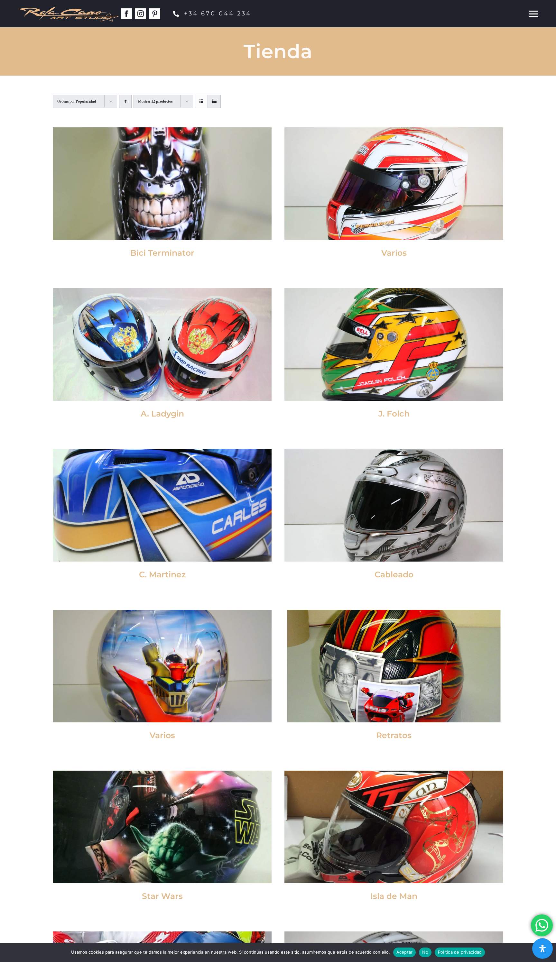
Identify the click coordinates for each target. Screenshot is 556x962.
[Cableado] (393, 505)
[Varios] (393, 183)
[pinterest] (154, 13)
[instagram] (140, 13)
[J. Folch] (393, 344)
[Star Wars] (162, 827)
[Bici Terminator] (162, 183)
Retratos (394, 735)
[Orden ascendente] (125, 101)
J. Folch (394, 413)
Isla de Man (393, 896)
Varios (394, 253)
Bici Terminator (162, 253)
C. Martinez (162, 574)
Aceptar (404, 952)
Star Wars (162, 896)
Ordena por (76, 101)
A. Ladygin (162, 413)
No (425, 952)
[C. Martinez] (162, 505)
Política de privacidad (460, 952)
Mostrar (155, 101)
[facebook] (126, 13)
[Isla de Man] (393, 827)
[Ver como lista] (214, 101)
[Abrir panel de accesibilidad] (542, 948)
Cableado (394, 574)
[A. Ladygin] (162, 344)
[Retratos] (393, 666)
